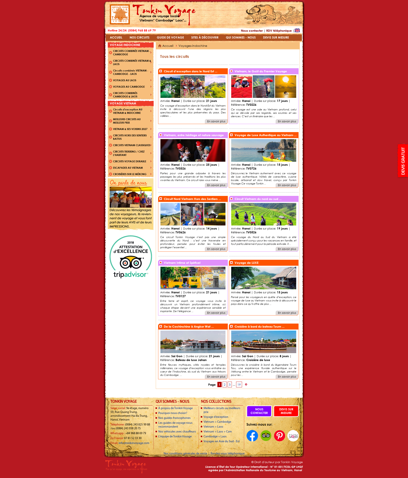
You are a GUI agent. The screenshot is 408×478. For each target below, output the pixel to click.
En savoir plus (216, 121)
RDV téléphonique (279, 30)
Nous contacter (252, 30)
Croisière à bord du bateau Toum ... (260, 326)
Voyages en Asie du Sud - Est (222, 441)
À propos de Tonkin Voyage (175, 408)
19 (239, 384)
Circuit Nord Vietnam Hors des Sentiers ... (192, 199)
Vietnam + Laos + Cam (218, 431)
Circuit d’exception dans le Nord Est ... (190, 71)
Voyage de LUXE (246, 262)
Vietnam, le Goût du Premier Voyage (261, 71)
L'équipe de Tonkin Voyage (175, 436)
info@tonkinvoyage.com (134, 443)
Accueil (167, 46)
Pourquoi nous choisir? (172, 413)
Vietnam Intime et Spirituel (182, 262)
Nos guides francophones (174, 418)
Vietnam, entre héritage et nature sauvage (194, 135)
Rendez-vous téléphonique (228, 453)
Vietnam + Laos (213, 426)
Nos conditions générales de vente (186, 453)
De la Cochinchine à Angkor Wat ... (189, 326)
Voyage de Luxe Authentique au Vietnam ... (266, 135)
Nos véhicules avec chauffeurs (177, 431)
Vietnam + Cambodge (217, 422)
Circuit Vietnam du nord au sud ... (258, 199)
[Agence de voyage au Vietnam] (120, 23)
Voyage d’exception (216, 417)
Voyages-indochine (192, 46)
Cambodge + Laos (215, 436)
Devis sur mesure (286, 411)
